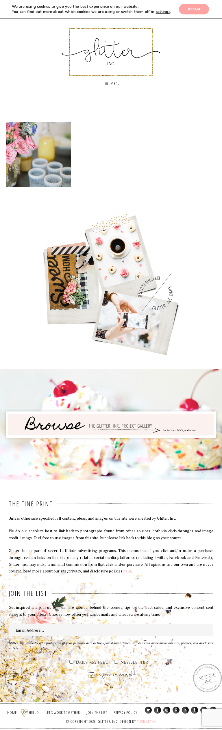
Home (12, 712)
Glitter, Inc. (111, 47)
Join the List (96, 712)
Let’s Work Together (62, 712)
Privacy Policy (125, 712)
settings (163, 11)
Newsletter (134, 663)
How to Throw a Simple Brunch (38, 155)
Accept (194, 9)
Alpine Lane (146, 721)
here (127, 571)
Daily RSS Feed (92, 663)
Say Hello (31, 712)
